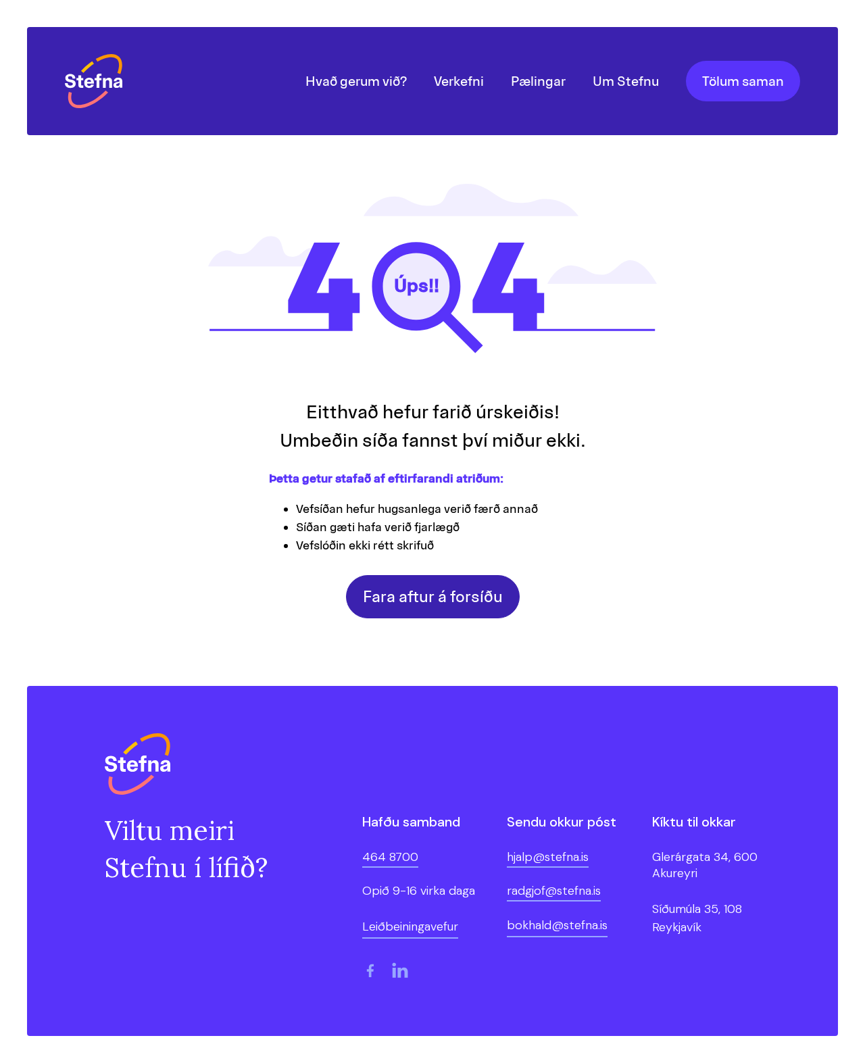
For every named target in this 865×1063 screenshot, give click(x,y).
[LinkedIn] (400, 970)
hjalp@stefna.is (548, 857)
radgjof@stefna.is (554, 891)
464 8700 (390, 857)
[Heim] (97, 81)
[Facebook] (370, 970)
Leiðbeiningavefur (410, 926)
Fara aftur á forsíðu (433, 596)
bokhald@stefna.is (557, 925)
